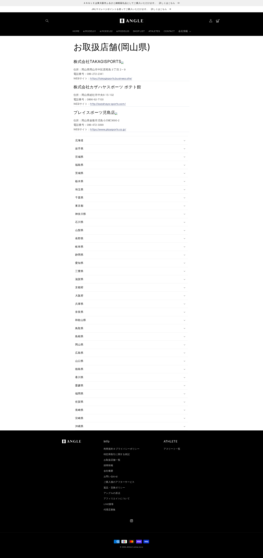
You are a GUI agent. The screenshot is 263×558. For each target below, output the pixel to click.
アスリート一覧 (172, 449)
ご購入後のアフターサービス (119, 482)
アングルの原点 (112, 493)
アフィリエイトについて (117, 498)
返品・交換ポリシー (114, 488)
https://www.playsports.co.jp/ (108, 129)
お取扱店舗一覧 (112, 460)
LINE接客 (109, 504)
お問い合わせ (111, 476)
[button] (47, 20)
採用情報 (108, 465)
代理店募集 (110, 510)
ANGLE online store (135, 547)
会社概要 (108, 471)
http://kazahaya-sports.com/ (108, 104)
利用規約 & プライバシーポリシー (122, 449)
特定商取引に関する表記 (117, 454)
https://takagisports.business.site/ (111, 78)
